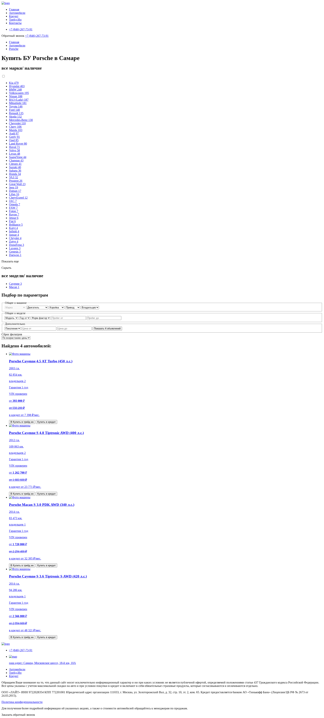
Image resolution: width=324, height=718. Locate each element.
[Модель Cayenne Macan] (11, 317)
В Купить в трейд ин (22, 422)
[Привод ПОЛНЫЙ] (73, 307)
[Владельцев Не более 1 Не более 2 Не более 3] (90, 307)
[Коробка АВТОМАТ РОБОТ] (57, 307)
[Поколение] (13, 328)
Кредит (13, 16)
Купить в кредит (46, 422)
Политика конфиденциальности (22, 702)
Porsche (13, 48)
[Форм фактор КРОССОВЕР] (41, 317)
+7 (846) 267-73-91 (37, 35)
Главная (14, 9)
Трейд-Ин (15, 19)
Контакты (15, 23)
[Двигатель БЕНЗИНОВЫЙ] (37, 307)
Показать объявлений (107, 328)
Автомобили (17, 12)
